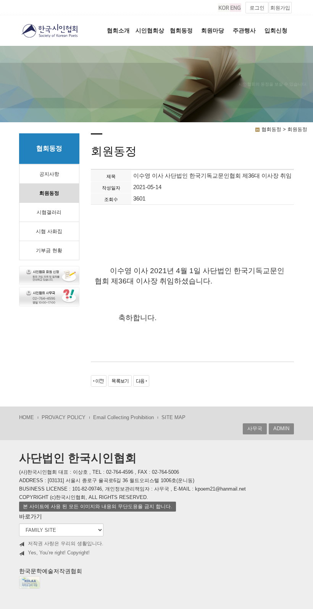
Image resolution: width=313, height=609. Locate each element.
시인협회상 (150, 30)
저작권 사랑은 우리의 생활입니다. (65, 543)
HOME (26, 417)
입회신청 (276, 30)
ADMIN (281, 428)
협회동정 (181, 30)
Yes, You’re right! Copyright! (59, 553)
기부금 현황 (49, 250)
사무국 (254, 428)
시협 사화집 (49, 231)
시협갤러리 (49, 212)
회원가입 (280, 8)
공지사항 (49, 174)
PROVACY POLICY (64, 417)
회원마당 (212, 30)
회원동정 (49, 193)
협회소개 (118, 30)
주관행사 (244, 30)
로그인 (257, 8)
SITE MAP (173, 417)
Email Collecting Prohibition (123, 417)
